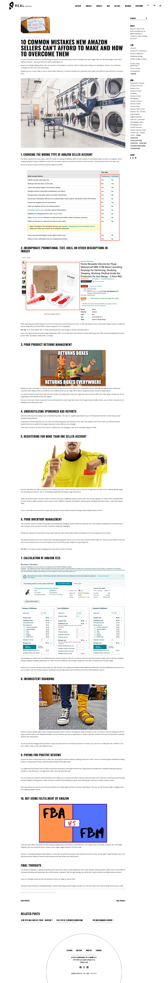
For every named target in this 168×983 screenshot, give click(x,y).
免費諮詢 (99, 950)
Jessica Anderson (37, 922)
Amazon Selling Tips (27, 892)
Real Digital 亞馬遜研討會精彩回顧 (70, 920)
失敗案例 (133, 74)
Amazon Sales (135, 106)
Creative (143, 112)
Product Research (136, 127)
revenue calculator (36, 667)
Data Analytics (135, 114)
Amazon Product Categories (135, 92)
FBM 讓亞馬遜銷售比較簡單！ (103, 920)
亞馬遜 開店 (134, 143)
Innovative (141, 119)
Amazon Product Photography (135, 97)
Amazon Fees (135, 88)
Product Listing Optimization (135, 65)
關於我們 (79, 950)
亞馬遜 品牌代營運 (136, 140)
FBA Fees (134, 119)
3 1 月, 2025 (96, 922)
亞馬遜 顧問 (143, 143)
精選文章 (89, 950)
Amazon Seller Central (138, 109)
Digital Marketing (51, 892)
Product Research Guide (138, 130)
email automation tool (48, 778)
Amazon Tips (135, 112)
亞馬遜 (138, 135)
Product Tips (135, 133)
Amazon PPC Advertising (138, 51)
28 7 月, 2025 (60, 922)
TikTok (133, 135)
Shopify (142, 133)
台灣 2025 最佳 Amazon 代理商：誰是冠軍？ (37, 920)
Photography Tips (136, 125)
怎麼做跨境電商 (135, 148)
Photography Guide (137, 122)
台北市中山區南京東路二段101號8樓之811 (84, 957)
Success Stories (135, 68)
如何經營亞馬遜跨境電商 (138, 146)
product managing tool (43, 549)
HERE (60, 165)
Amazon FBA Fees (136, 86)
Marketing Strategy (39, 892)
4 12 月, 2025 (24, 922)
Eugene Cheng (27, 37)
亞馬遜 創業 (134, 138)
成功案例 (69, 950)
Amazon (133, 48)
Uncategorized (135, 71)
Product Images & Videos (139, 59)
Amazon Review (136, 104)
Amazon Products (136, 101)
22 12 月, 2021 (36, 37)
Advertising (134, 83)
